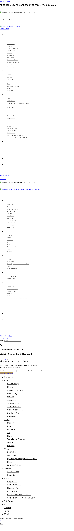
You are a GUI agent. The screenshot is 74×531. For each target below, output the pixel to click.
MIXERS (7, 468)
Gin (8, 433)
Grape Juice (12, 475)
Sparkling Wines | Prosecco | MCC (22, 459)
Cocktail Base (13, 472)
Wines (6, 449)
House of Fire (13, 488)
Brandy (10, 423)
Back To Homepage (6, 373)
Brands (7, 380)
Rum (9, 436)
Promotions (9, 377)
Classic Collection (15, 390)
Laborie (10, 397)
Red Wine (11, 452)
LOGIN (2, 186)
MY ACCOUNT (4, 16)
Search (2, 340)
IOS (20, 349)
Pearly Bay (12, 416)
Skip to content (5, 1)
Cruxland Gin (13, 413)
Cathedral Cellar (14, 406)
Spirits (6, 420)
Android (26, 349)
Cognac (10, 426)
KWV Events (12, 491)
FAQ (5, 504)
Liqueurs (11, 429)
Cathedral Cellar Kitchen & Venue (22, 498)
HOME (2, 9)
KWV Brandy (12, 384)
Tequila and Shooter (16, 439)
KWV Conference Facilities (19, 495)
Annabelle (11, 400)
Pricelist (7, 508)
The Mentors (13, 403)
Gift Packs (8, 501)
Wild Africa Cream (15, 410)
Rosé (9, 462)
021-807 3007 (18, 19)
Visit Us (7, 478)
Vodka (10, 442)
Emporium (12, 481)
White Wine (12, 455)
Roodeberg (12, 393)
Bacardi (10, 387)
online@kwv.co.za (5, 23)
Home (6, 511)
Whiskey (11, 446)
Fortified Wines (14, 465)
